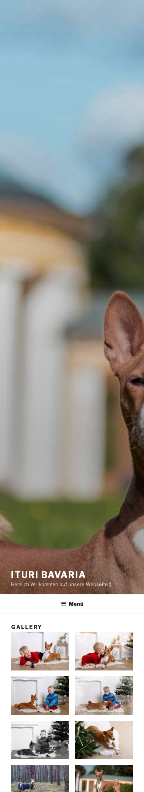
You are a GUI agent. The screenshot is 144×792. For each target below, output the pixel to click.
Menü (76, 604)
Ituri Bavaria (48, 574)
